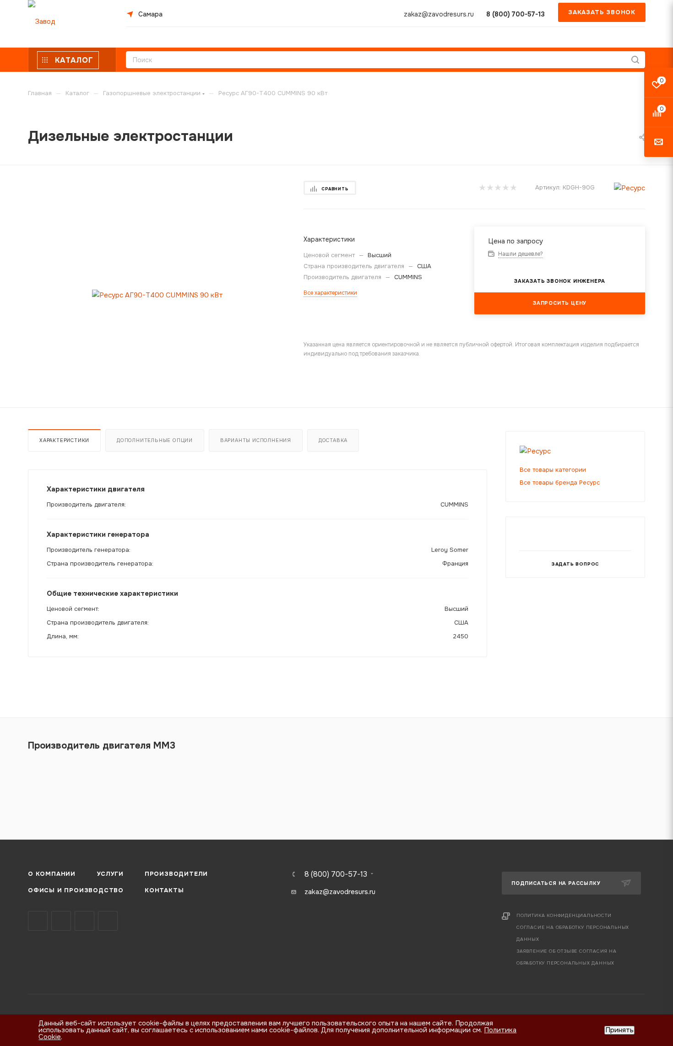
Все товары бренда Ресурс (560, 482)
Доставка (333, 440)
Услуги (110, 874)
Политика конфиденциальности (564, 915)
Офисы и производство (76, 890)
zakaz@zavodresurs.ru (439, 14)
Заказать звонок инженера (559, 281)
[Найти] (635, 59)
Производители (176, 874)
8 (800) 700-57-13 (515, 14)
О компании (52, 874)
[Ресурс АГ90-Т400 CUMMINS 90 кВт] (157, 295)
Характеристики (64, 440)
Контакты (164, 890)
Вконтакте (38, 921)
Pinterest (108, 921)
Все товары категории (553, 470)
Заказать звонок (601, 12)
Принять (619, 1030)
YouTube (84, 921)
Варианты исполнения (255, 440)
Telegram (61, 921)
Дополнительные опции (155, 440)
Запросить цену (559, 303)
